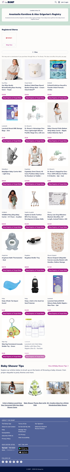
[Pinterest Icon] (14, 462)
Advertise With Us (7, 435)
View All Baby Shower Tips (57, 366)
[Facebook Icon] (3, 462)
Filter (36, 52)
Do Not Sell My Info (24, 426)
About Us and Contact (8, 426)
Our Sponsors (39, 423)
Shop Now (9, 45)
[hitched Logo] (3, 450)
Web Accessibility (23, 437)
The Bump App (6, 423)
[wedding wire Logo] (11, 450)
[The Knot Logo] (5, 447)
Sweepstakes (6, 432)
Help (3, 429)
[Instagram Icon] (10, 462)
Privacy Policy (6, 438)
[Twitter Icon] (21, 462)
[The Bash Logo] (12, 447)
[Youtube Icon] (17, 462)
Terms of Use (22, 423)
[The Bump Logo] (9, 2)
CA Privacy (21, 434)
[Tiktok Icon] (6, 462)
